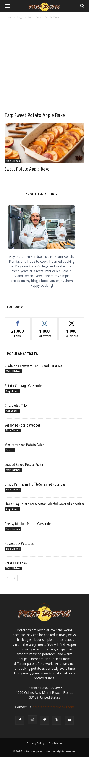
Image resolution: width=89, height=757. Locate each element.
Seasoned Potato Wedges (22, 425)
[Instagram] (32, 719)
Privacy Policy (35, 743)
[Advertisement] (44, 66)
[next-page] (15, 578)
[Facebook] (19, 720)
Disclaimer (55, 743)
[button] (7, 6)
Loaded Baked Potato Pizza (24, 464)
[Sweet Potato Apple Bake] (44, 143)
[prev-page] (7, 578)
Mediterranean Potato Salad (24, 445)
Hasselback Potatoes (19, 543)
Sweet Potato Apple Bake (27, 168)
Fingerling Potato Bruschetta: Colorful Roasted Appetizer (44, 504)
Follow (44, 321)
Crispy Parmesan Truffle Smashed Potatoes (35, 484)
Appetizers (12, 391)
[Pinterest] (44, 720)
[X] (56, 720)
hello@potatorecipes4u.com (53, 707)
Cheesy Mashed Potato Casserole (28, 523)
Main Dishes (13, 371)
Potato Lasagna (16, 563)
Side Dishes (13, 160)
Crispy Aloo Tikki (16, 405)
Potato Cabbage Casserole (23, 385)
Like (17, 321)
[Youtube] (69, 720)
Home (9, 17)
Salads (10, 450)
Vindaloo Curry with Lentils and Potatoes (33, 366)
